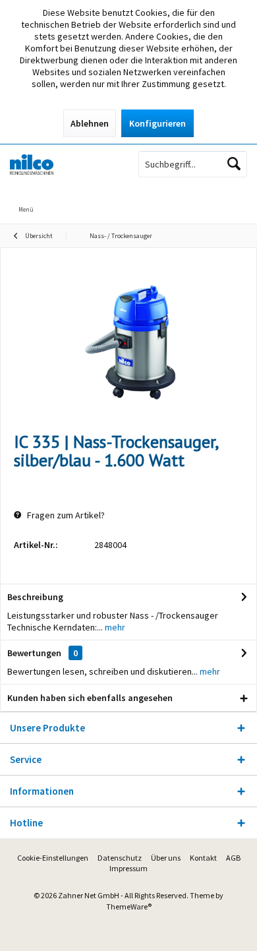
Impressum (128, 868)
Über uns (166, 858)
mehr (114, 627)
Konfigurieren (157, 123)
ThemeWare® (129, 906)
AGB (233, 858)
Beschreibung (35, 597)
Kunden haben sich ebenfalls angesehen (90, 698)
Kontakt (203, 858)
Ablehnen (90, 123)
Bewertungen (34, 653)
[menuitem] (180, 200)
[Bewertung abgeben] (128, 478)
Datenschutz (120, 858)
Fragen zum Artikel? (65, 515)
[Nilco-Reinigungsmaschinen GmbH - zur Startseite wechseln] (64, 164)
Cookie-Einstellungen (52, 858)
